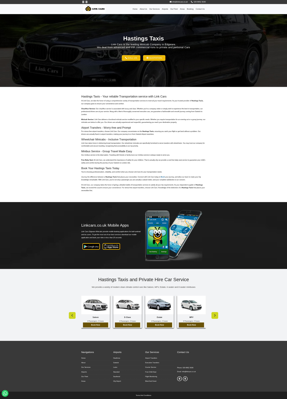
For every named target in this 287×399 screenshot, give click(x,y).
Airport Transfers (151, 358)
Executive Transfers (152, 362)
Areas (182, 9)
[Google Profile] (86, 2)
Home (135, 9)
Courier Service (150, 367)
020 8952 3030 (199, 2)
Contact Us (200, 9)
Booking (190, 9)
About (83, 362)
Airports (165, 9)
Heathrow (116, 358)
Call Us (132, 58)
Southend (116, 376)
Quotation (155, 58)
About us (143, 9)
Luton (115, 367)
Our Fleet (174, 9)
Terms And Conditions (143, 395)
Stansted (116, 372)
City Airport (117, 381)
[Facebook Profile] (83, 2)
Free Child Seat (150, 372)
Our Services (154, 9)
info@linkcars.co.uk (180, 2)
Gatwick (116, 362)
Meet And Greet (150, 381)
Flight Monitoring (151, 376)
